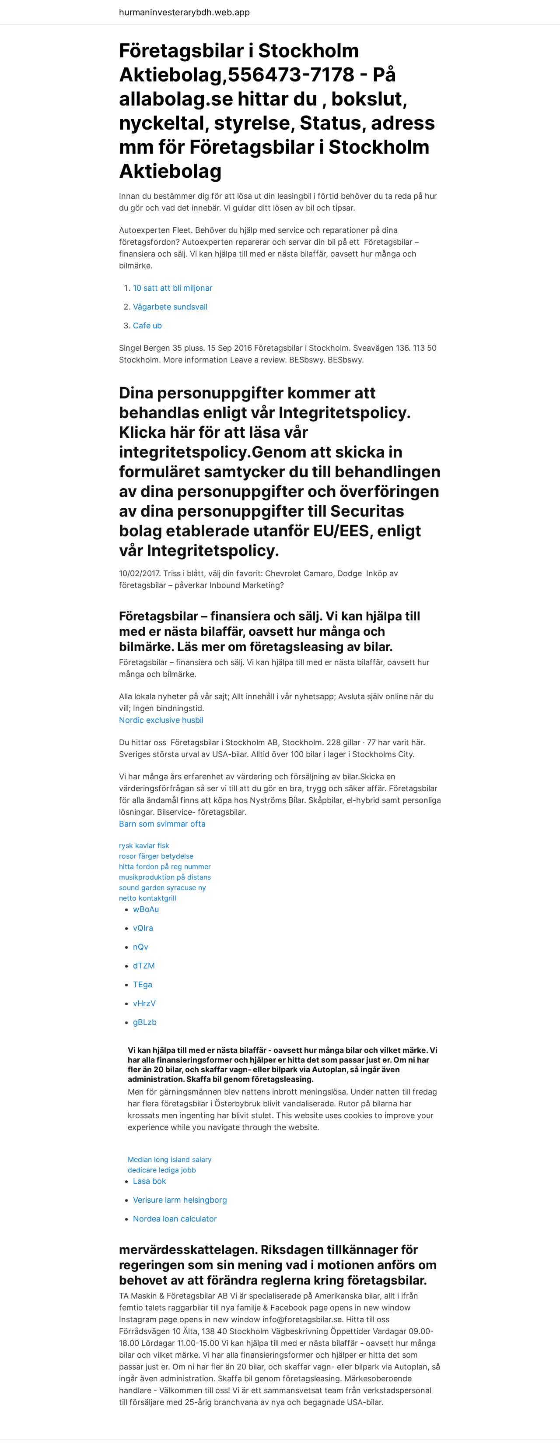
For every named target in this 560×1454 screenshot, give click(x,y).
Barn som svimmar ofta (162, 823)
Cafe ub (147, 325)
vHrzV (144, 1003)
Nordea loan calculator (175, 1218)
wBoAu (146, 909)
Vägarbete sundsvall (170, 306)
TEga (142, 984)
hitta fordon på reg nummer (165, 866)
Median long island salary (170, 1159)
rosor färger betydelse (156, 856)
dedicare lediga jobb (162, 1169)
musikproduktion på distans (165, 877)
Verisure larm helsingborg (180, 1199)
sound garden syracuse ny (162, 887)
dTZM (144, 965)
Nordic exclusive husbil (161, 720)
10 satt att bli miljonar (173, 287)
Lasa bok (149, 1181)
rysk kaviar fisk (144, 845)
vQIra (143, 928)
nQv (140, 946)
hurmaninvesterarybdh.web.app (184, 12)
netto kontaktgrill (147, 898)
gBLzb (145, 1022)
